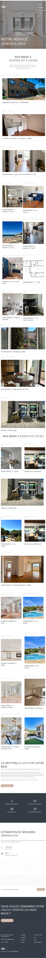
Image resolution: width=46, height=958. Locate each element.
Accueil (40, 4)
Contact (40, 16)
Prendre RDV (8, 920)
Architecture (41, 10)
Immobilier (40, 7)
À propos (40, 13)
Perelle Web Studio (14, 951)
